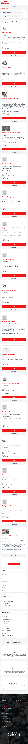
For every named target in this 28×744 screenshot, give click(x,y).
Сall (14, 52)
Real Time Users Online (6, 727)
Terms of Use (17, 741)
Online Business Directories (7, 710)
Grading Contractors (6, 631)
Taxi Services (5, 626)
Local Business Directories (6, 708)
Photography (6, 603)
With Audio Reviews (8, 590)
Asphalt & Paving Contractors (8, 635)
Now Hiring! (4, 700)
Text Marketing (4, 726)
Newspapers (5, 623)
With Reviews (7, 587)
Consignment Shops (6, 630)
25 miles (5, 576)
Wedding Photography (8, 596)
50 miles (5, 578)
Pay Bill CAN (18, 703)
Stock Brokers (5, 624)
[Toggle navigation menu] (26, 2)
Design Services (5, 621)
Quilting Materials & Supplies (8, 619)
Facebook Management (6, 724)
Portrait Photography (8, 601)
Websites (3, 711)
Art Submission (18, 700)
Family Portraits (7, 605)
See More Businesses (14, 564)
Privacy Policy (10, 741)
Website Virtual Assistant (6, 713)
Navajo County (15, 6)
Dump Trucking (5, 628)
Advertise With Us (19, 698)
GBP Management (5, 716)
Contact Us (4, 702)
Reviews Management (6, 718)
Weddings (6, 599)
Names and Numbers (5, 6)
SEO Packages (4, 719)
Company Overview (5, 698)
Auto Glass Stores (6, 633)
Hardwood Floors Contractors (8, 617)
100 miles (6, 581)
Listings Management (5, 714)
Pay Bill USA (18, 702)
